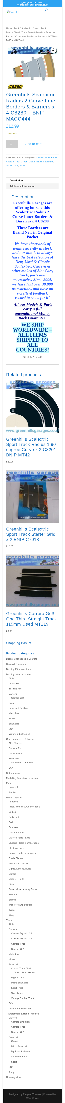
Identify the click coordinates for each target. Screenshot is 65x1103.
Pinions (12, 884)
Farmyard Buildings (19, 708)
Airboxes (13, 801)
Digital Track (35, 161)
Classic (15, 1041)
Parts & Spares (14, 797)
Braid (11, 822)
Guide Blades (16, 858)
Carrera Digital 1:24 (21, 933)
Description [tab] (16, 180)
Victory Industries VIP (20, 734)
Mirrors (12, 874)
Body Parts (14, 817)
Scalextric (26, 28)
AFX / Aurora (15, 743)
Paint (9, 783)
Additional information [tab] (22, 186)
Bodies (12, 811)
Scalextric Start (19, 1056)
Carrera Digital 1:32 (21, 938)
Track (16, 28)
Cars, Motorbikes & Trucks (20, 739)
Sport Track (12, 165)
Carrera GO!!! (16, 753)
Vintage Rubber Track (22, 998)
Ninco (12, 718)
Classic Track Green (24, 32)
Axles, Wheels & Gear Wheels (24, 806)
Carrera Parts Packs (19, 837)
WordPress (32, 1098)
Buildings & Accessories (18, 674)
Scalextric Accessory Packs (23, 889)
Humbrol (13, 787)
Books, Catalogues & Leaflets (21, 658)
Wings (12, 915)
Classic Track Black (46, 157)
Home (9, 28)
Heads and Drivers (18, 863)
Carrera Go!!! (18, 697)
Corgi (11, 703)
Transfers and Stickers (20, 904)
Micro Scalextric (19, 982)
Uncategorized (14, 1077)
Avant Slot (14, 683)
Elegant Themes (32, 1094)
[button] (53, 50)
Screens (13, 894)
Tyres (11, 910)
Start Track (17, 993)
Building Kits (15, 688)
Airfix (11, 678)
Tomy (11, 1072)
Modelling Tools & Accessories (22, 778)
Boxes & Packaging (16, 664)
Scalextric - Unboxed (22, 762)
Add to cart (33, 144)
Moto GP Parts (16, 879)
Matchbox (14, 713)
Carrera (13, 693)
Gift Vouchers (13, 773)
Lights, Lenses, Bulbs (20, 868)
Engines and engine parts (22, 853)
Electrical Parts (16, 848)
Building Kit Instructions (18, 669)
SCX (11, 729)
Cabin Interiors (16, 832)
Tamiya (12, 792)
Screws (12, 899)
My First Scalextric (20, 1051)
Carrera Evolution (20, 1021)
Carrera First (15, 748)
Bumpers (13, 827)
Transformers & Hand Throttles (22, 1013)
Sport (14, 1061)
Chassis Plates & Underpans (24, 842)
